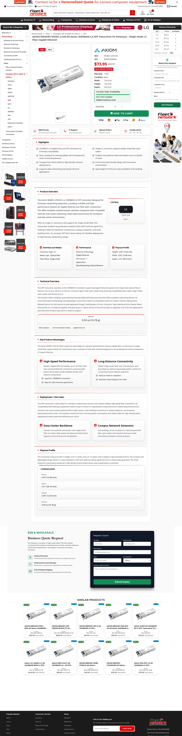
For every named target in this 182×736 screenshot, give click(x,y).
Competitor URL (159, 77)
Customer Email (159, 70)
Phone (95, 557)
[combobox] (91, 12)
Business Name (127, 540)
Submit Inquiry (122, 582)
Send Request (167, 105)
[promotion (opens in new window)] (91, 2)
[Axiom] (107, 50)
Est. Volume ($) (127, 557)
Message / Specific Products (101, 565)
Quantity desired (159, 92)
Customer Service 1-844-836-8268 (150, 6)
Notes (156, 96)
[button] (172, 6)
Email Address (97, 548)
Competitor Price (159, 84)
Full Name (96, 540)
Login (142, 14)
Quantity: (100, 106)
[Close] (177, 2)
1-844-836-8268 (163, 729)
